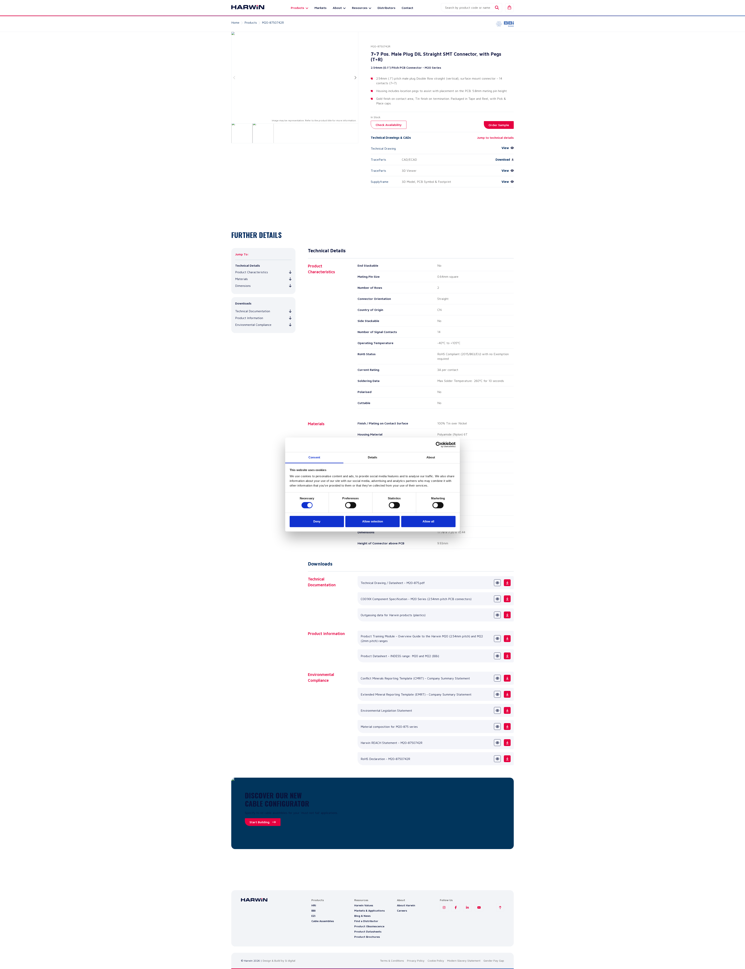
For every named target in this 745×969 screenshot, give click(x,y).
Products (250, 22)
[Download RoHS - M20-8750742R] (507, 758)
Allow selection (372, 521)
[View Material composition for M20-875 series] (497, 726)
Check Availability (389, 125)
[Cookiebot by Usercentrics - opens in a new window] (439, 445)
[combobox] (471, 7)
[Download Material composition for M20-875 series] (507, 726)
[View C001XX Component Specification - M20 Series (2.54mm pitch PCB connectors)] (497, 598)
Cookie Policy (436, 960)
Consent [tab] (314, 457)
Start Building (259, 822)
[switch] (350, 505)
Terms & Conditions (392, 960)
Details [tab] (372, 457)
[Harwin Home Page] (244, 7)
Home (235, 22)
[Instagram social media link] (444, 907)
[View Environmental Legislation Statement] (497, 710)
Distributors (386, 8)
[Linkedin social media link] (467, 907)
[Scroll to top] (500, 907)
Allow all (428, 521)
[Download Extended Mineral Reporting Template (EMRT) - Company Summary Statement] (507, 694)
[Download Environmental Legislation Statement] (507, 710)
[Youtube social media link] (479, 907)
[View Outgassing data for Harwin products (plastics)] (497, 615)
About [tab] (430, 457)
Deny (316, 521)
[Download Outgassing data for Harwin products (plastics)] (507, 615)
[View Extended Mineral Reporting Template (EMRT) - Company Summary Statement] (497, 694)
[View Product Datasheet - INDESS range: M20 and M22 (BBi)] (497, 655)
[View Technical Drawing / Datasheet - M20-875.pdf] (497, 582)
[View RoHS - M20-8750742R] (497, 758)
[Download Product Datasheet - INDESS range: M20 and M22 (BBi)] (507, 655)
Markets (320, 8)
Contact (407, 8)
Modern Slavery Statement (463, 960)
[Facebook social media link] (455, 907)
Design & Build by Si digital (279, 960)
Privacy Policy (415, 960)
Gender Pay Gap (493, 960)
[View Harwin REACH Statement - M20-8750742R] (497, 742)
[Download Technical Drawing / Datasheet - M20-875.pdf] (507, 582)
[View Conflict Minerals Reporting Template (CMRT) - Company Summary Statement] (497, 678)
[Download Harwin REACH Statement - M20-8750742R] (507, 742)
